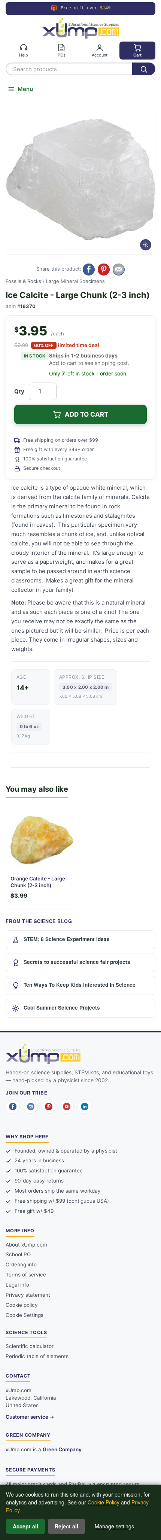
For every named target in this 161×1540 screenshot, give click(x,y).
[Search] (143, 69)
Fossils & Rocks (23, 281)
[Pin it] (104, 270)
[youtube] (67, 1106)
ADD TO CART (86, 414)
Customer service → (30, 1417)
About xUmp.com (26, 1245)
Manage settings (114, 1526)
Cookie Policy (103, 1502)
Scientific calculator (30, 1346)
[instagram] (31, 1106)
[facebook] (13, 1106)
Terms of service (26, 1275)
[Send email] (119, 270)
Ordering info (21, 1264)
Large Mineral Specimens (75, 281)
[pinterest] (49, 1106)
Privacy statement (28, 1295)
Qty (19, 391)
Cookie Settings (24, 1315)
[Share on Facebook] (89, 270)
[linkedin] (85, 1106)
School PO (18, 1254)
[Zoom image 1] (80, 179)
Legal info (17, 1285)
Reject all (66, 1526)
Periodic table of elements (37, 1356)
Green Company (62, 1449)
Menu (25, 88)
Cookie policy (22, 1305)
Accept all (25, 1526)
